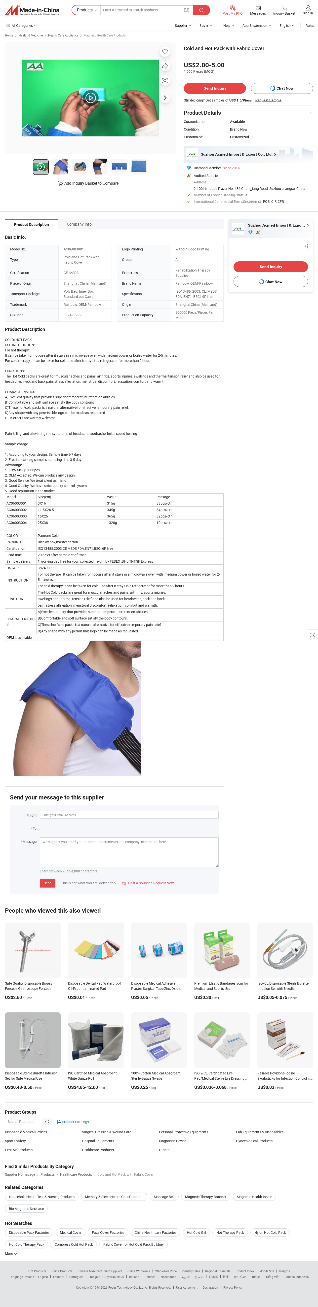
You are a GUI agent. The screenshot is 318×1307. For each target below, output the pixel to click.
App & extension (254, 25)
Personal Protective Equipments (183, 1132)
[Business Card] (306, 245)
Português (76, 1277)
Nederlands (168, 1277)
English (43, 1277)
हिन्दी (226, 1277)
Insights (284, 1271)
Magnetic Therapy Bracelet (205, 1196)
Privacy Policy (232, 1287)
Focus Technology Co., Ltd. (126, 1287)
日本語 (213, 1277)
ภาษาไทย (240, 1277)
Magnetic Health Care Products (105, 35)
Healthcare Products (98, 1149)
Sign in (308, 13)
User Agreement (187, 1287)
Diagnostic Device (172, 1140)
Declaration (210, 1287)
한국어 (199, 1277)
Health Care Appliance (63, 35)
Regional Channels (217, 1271)
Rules (310, 25)
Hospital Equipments (98, 1140)
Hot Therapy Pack (230, 1232)
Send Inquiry (215, 88)
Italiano (134, 1277)
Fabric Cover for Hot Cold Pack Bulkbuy (133, 1244)
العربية (185, 1277)
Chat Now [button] (285, 88)
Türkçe (256, 1277)
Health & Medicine (31, 35)
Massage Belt (164, 1196)
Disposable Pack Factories (29, 1232)
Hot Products (37, 1271)
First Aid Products (19, 1149)
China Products (61, 1271)
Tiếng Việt (272, 1277)
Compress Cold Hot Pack (74, 1244)
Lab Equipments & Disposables (259, 1132)
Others (164, 1149)
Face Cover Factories (108, 1232)
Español (58, 1277)
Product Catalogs (75, 1121)
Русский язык (114, 1277)
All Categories (22, 25)
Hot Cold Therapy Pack (26, 1244)
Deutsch (150, 1277)
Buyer (203, 25)
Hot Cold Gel (196, 1232)
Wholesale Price (166, 1271)
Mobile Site (266, 1271)
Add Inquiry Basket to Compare (91, 183)
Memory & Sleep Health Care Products (114, 1196)
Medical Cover (70, 1232)
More (9, 1253)
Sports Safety (15, 1140)
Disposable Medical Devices (26, 1132)
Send (47, 883)
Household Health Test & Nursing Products (42, 1196)
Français (94, 1277)
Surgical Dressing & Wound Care (106, 1132)
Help (226, 25)
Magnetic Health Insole (254, 1196)
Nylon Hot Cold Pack (270, 1232)
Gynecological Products (254, 1140)
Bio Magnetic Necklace (26, 1208)
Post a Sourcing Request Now (148, 883)
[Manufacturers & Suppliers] (32, 10)
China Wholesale (138, 1271)
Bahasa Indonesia (297, 1277)
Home (9, 35)
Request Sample (268, 100)
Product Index (245, 1271)
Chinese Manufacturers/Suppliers (100, 1271)
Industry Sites (191, 1271)
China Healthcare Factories (155, 1232)
